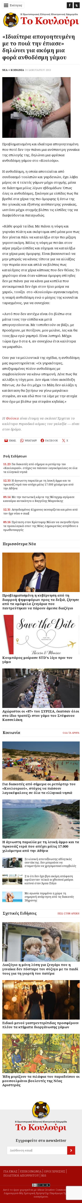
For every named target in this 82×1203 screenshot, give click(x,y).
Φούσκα (12, 418)
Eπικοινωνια (30, 1171)
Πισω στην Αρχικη (68, 913)
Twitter (77, 5)
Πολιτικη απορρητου (21, 1175)
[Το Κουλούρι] (41, 1116)
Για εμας (10, 1171)
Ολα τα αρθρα (71, 732)
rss (43, 1175)
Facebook (70, 5)
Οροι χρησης (54, 1171)
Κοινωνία (11, 732)
